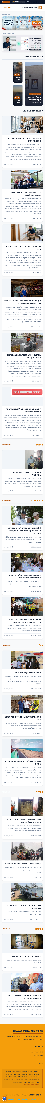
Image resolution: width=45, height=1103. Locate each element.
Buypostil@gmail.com (32, 1084)
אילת (40, 645)
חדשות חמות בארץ (35, 94)
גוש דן (41, 1063)
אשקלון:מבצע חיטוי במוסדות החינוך (26, 956)
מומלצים (17, 74)
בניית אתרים (36, 1100)
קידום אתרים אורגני (22, 1100)
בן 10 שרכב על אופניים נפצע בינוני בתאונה (23, 864)
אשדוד (39, 792)
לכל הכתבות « (6, 445)
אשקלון (39, 928)
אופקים (39, 444)
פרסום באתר (9, 1100)
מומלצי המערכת (37, 1052)
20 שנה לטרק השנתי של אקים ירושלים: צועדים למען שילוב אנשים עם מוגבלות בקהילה (24, 531)
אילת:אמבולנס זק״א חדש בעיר (28, 673)
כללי (41, 1059)
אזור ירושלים (36, 500)
